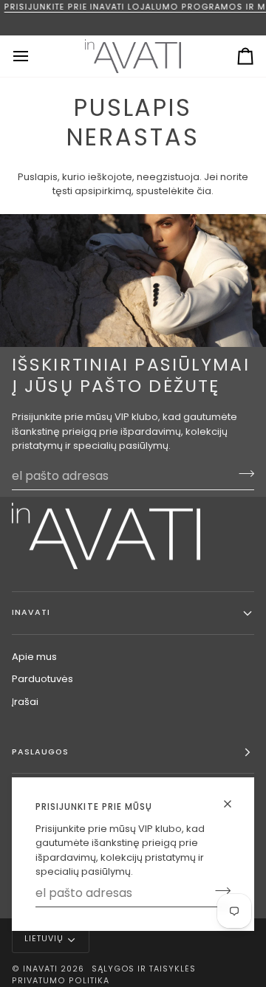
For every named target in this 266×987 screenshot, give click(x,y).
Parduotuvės (42, 679)
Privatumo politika (60, 980)
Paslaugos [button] (40, 751)
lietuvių (44, 938)
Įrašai (25, 702)
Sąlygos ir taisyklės (144, 968)
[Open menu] (34, 56)
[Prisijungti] (218, 891)
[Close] (234, 803)
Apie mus (34, 657)
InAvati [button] (31, 612)
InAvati (40, 968)
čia (204, 191)
